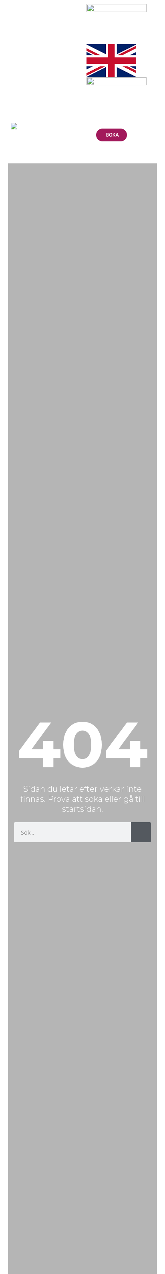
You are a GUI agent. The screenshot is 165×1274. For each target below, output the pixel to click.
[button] (154, 10)
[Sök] (141, 832)
